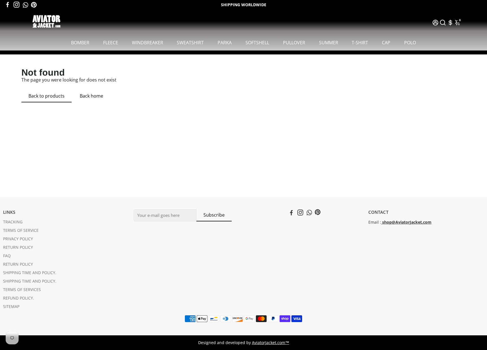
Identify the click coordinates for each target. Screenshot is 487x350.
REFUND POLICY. (18, 298)
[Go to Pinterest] (34, 5)
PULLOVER (294, 42)
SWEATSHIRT (190, 42)
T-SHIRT (360, 42)
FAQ (7, 255)
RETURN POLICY (18, 247)
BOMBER (80, 42)
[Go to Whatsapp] (25, 5)
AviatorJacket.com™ (270, 342)
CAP (386, 42)
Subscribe (214, 215)
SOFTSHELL (257, 42)
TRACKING (13, 221)
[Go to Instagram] (16, 5)
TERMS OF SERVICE (21, 230)
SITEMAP (11, 306)
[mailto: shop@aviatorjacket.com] (381, 222)
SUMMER (328, 42)
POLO (410, 42)
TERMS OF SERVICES (22, 289)
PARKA (225, 42)
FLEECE (110, 42)
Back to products (46, 96)
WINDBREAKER (147, 42)
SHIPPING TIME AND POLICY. (29, 272)
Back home (91, 96)
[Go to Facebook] (8, 5)
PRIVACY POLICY (18, 238)
